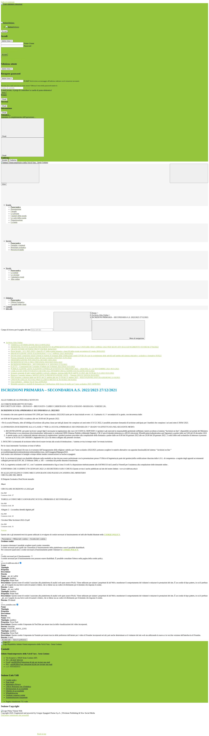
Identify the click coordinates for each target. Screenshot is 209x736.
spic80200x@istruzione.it (30, 662)
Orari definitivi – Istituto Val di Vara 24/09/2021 (29, 382)
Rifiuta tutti (20, 539)
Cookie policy (11, 680)
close (4, 184)
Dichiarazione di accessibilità (17, 689)
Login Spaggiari (63, 86)
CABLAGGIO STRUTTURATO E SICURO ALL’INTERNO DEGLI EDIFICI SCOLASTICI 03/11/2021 (53, 371)
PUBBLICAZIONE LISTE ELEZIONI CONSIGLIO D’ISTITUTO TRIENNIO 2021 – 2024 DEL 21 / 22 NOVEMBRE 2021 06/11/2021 (65, 369)
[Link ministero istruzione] (11, 4)
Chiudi (4, 99)
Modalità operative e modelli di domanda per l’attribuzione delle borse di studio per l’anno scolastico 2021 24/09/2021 (56, 384)
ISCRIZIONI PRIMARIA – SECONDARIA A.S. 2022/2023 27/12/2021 (39, 364)
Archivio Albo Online (100, 315)
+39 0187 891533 (16, 660)
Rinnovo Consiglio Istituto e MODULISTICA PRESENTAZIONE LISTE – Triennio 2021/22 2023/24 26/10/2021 (55, 375)
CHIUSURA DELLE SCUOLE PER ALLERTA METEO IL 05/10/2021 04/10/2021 (44, 380)
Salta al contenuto (8, 2)
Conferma (13, 160)
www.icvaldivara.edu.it (10, 563)
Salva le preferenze (19, 640)
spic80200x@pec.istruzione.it (31, 664)
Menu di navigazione (136, 338)
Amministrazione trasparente (17, 697)
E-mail (26, 81)
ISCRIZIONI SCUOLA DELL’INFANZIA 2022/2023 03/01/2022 (36, 362)
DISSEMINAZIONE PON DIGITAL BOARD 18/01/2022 (34, 360)
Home (94, 313)
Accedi (4, 31)
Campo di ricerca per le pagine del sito (15, 330)
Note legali (10, 682)
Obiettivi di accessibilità (15, 691)
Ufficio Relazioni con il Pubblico (18, 687)
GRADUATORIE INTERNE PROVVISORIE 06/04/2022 (33, 349)
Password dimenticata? (9, 50)
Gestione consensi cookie (15, 695)
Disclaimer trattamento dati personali (15, 715)
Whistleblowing (12, 693)
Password (27, 46)
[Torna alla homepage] (104, 163)
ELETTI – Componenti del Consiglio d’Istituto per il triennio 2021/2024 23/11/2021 (43, 367)
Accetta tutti (38, 539)
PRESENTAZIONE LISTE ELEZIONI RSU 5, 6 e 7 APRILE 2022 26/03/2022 (42, 353)
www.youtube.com (8, 605)
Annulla (4, 160)
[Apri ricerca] (189, 173)
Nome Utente (29, 43)
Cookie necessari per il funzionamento (16, 556)
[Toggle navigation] (20, 173)
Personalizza (6, 539)
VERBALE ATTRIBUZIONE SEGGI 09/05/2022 (30, 345)
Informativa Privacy (13, 684)
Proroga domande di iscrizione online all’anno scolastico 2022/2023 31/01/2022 (41, 358)
